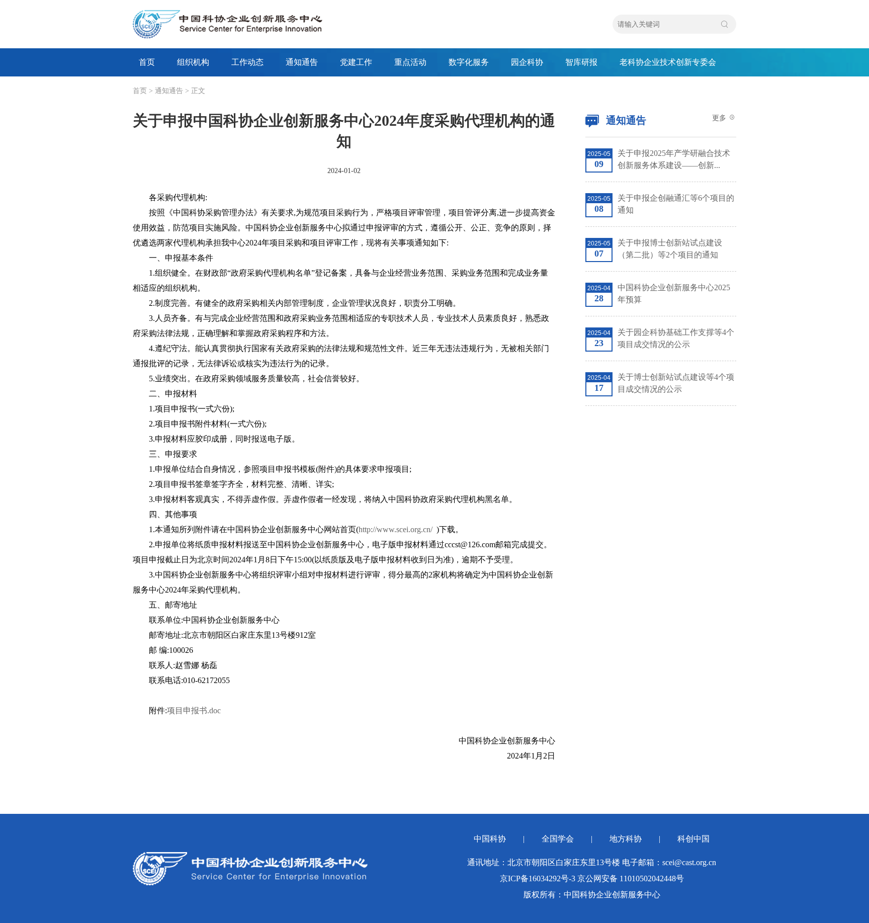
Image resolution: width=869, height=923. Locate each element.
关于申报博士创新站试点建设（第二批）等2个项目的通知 (670, 248)
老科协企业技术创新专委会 (668, 62)
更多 (720, 118)
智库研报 (581, 62)
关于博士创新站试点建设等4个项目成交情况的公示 (676, 383)
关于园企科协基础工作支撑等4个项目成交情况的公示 (676, 338)
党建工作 (356, 62)
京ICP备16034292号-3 (537, 878)
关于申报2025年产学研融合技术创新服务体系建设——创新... (674, 159)
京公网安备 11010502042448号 (630, 878)
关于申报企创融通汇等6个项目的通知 (676, 204)
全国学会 (558, 838)
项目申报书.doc (194, 710)
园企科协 (527, 62)
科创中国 (693, 838)
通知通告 (302, 62)
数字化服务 (469, 62)
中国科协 (490, 838)
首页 (147, 62)
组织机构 (193, 62)
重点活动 (410, 62)
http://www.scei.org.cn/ (395, 529)
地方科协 (626, 838)
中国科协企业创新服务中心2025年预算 (674, 293)
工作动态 (247, 62)
